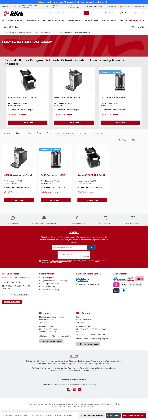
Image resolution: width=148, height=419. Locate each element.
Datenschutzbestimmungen (61, 261)
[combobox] (59, 13)
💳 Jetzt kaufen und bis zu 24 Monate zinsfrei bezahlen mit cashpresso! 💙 (74, 2)
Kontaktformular (21, 295)
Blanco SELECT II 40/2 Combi (22, 97)
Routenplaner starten (52, 341)
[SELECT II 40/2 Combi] (27, 80)
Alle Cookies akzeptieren (134, 415)
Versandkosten (68, 404)
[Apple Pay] (124, 284)
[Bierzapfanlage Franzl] (74, 80)
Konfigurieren (113, 415)
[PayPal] (124, 290)
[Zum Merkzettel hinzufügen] (45, 88)
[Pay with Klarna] (139, 278)
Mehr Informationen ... (66, 415)
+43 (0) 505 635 (11, 282)
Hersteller (6, 133)
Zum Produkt (27, 123)
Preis (49, 133)
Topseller (100, 133)
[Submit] (91, 247)
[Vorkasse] (130, 278)
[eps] (116, 284)
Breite (18, 133)
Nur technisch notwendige (92, 415)
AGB (96, 261)
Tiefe (39, 133)
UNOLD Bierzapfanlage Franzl (68, 97)
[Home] (4, 20)
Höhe (29, 133)
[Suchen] (86, 13)
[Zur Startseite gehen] (13, 13)
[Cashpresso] (119, 278)
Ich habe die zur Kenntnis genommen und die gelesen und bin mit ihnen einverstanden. (74, 262)
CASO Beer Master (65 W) (113, 97)
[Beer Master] (120, 80)
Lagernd (86, 133)
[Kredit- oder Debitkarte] (116, 290)
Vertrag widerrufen (12, 302)
